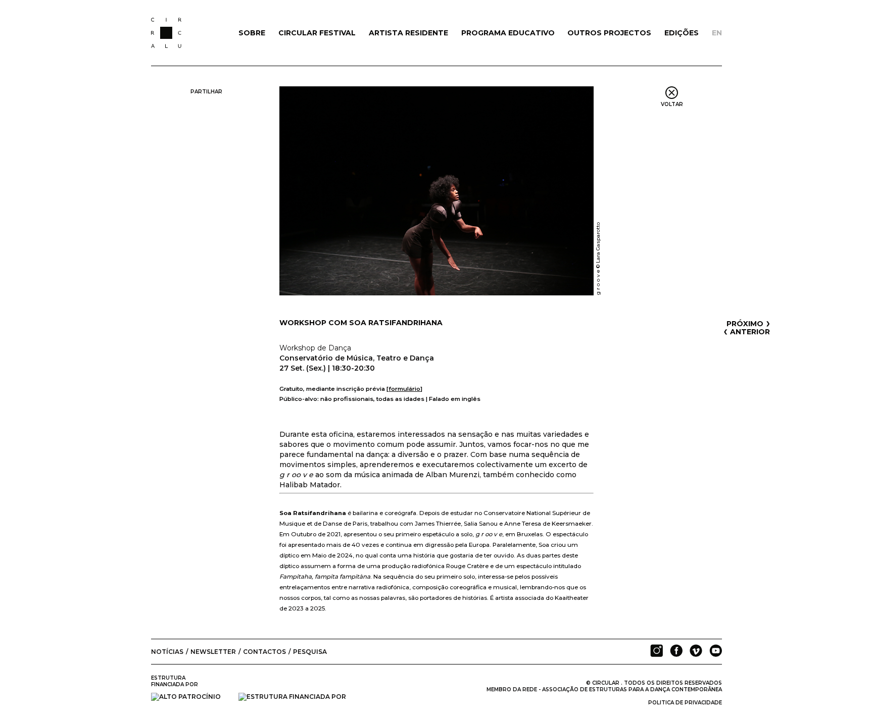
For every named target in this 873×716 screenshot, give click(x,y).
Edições (681, 32)
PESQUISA (310, 651)
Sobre (251, 32)
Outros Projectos (609, 32)
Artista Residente (408, 32)
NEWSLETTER (213, 651)
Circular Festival (317, 32)
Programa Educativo (508, 32)
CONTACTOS (264, 651)
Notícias (167, 651)
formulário (404, 388)
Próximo (748, 323)
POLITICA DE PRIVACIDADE (685, 702)
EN (717, 32)
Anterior (746, 331)
